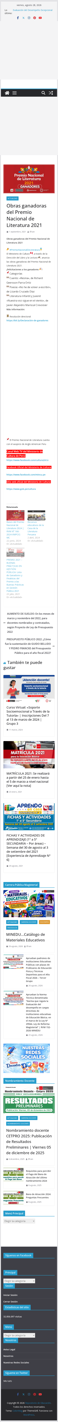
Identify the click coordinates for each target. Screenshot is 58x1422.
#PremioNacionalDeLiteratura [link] (25, 249)
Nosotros (8, 1356)
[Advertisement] (29, 50)
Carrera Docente (28, 922)
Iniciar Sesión (10, 1295)
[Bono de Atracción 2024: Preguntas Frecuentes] (13, 1198)
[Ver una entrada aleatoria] (51, 93)
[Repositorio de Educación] (7, 93)
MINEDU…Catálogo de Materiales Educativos (25, 937)
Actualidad (12, 198)
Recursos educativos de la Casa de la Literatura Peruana (36, 528)
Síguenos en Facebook (18, 1255)
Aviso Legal (9, 1349)
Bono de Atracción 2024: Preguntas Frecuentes (38, 1196)
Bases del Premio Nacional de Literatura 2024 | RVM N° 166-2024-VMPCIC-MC (15, 530)
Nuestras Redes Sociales (16, 1362)
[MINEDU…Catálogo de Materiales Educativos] (29, 903)
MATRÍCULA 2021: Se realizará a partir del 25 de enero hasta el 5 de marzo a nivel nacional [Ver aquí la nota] (27, 779)
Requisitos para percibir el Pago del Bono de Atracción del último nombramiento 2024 (38, 1175)
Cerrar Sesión (10, 1301)
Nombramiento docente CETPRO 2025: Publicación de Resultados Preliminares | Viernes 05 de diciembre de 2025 (29, 1141)
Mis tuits (7, 1380)
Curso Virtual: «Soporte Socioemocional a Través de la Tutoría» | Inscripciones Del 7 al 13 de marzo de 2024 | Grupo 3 (27, 715)
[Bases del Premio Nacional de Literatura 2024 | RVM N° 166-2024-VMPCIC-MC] (15, 515)
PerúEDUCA (12, 928)
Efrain (32, 231)
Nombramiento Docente (18, 1124)
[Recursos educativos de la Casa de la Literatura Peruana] (36, 515)
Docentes (44, 922)
